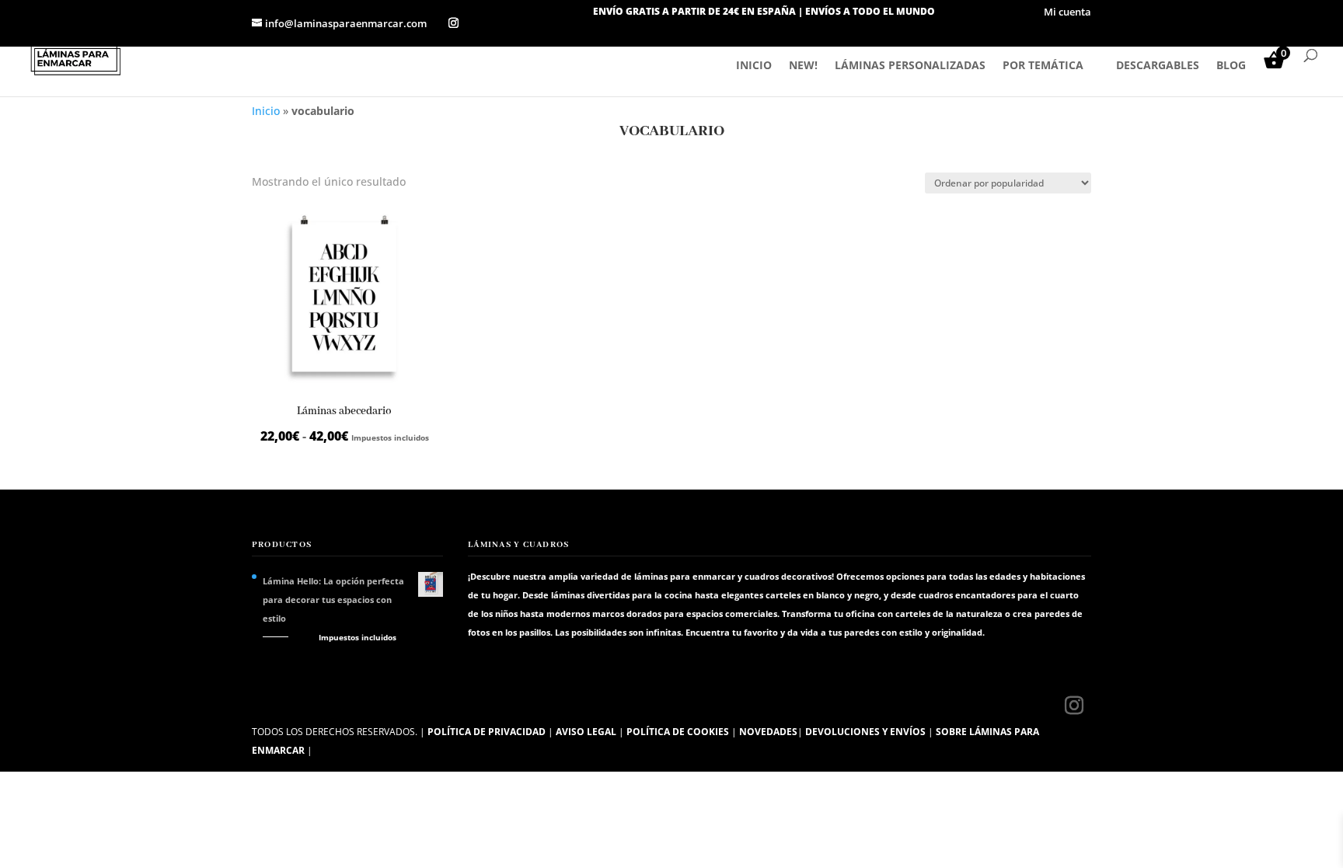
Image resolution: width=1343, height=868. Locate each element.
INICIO (754, 66)
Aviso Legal (586, 731)
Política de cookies (677, 731)
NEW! (803, 66)
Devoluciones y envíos (865, 731)
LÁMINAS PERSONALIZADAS (910, 66)
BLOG (1231, 66)
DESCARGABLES (1157, 66)
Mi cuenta (1067, 13)
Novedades (768, 731)
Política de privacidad (486, 731)
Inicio (266, 110)
